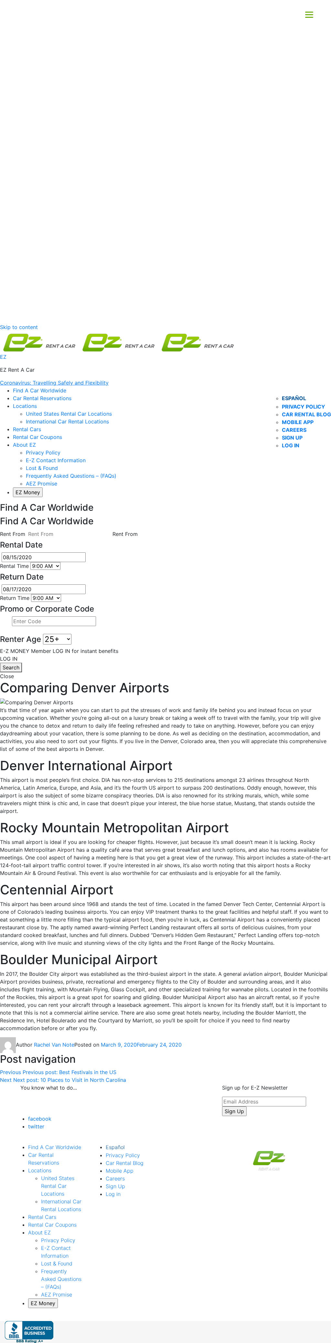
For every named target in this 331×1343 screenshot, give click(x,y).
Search (11, 667)
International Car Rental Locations (67, 421)
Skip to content (19, 327)
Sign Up (292, 437)
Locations (25, 406)
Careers (294, 430)
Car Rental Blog (306, 414)
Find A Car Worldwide (39, 390)
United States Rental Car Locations (69, 413)
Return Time (14, 598)
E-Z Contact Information (56, 460)
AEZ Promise (41, 483)
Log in (290, 445)
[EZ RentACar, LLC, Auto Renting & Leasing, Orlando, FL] (29, 1332)
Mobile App (298, 422)
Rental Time (14, 566)
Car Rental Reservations (42, 398)
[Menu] (309, 14)
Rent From (12, 534)
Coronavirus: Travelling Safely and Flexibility (54, 382)
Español (294, 398)
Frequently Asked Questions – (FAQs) (71, 476)
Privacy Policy (303, 406)
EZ (3, 357)
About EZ (24, 445)
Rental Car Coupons (37, 437)
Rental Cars (27, 429)
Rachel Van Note (54, 1044)
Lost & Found (42, 468)
